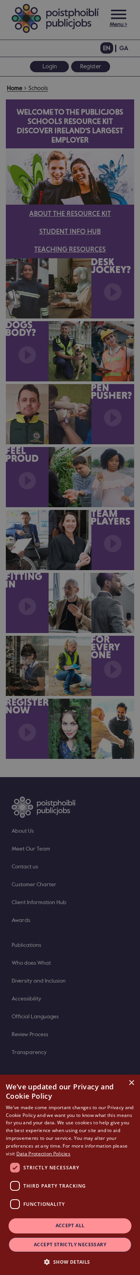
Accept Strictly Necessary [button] (70, 1244)
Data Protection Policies (43, 1153)
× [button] (131, 1083)
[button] (70, 1261)
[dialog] (70, 1175)
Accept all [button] (70, 1225)
